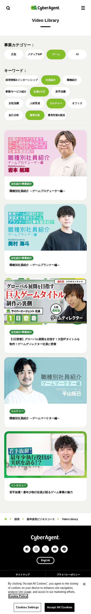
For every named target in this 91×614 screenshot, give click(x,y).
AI (77, 54)
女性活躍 (14, 103)
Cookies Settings (27, 607)
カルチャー (56, 103)
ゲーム (56, 54)
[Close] (84, 584)
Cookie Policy (18, 596)
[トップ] (5, 519)
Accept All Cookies (59, 607)
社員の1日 (39, 91)
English (45, 560)
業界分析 (35, 115)
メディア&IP (35, 54)
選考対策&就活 (56, 115)
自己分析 (14, 115)
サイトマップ (23, 574)
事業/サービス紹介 (16, 91)
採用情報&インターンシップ (22, 79)
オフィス (77, 103)
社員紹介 (51, 79)
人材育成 (35, 103)
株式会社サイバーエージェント (45, 8)
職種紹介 (72, 79)
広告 (13, 54)
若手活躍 (60, 91)
